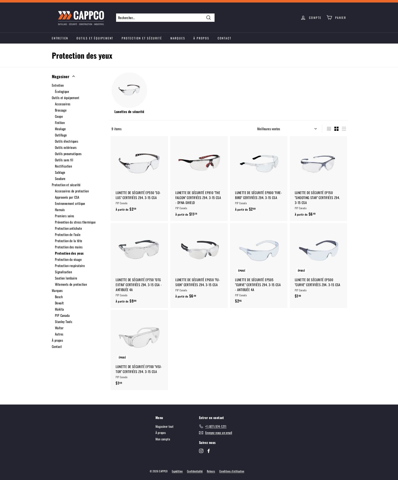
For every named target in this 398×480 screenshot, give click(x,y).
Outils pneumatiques (68, 153)
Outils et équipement (94, 38)
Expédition (177, 471)
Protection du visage (68, 259)
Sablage (60, 172)
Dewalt (59, 302)
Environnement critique (70, 203)
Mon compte (162, 439)
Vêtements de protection (71, 284)
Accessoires (62, 103)
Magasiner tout (164, 426)
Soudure (60, 178)
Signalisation (63, 271)
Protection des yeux (69, 253)
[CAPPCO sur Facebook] (208, 450)
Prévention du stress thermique (75, 222)
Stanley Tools (63, 321)
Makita (59, 309)
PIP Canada (62, 315)
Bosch (59, 296)
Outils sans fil (64, 159)
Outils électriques (66, 141)
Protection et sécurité (142, 38)
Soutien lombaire (66, 278)
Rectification (63, 166)
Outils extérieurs (66, 147)
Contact (225, 38)
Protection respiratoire (70, 265)
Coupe (59, 116)
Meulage (60, 128)
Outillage (61, 134)
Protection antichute (68, 228)
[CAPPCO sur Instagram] (201, 450)
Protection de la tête (68, 240)
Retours (211, 471)
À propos (201, 38)
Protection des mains (69, 246)
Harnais (60, 209)
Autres (59, 334)
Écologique (62, 91)
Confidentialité (195, 471)
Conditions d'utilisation (231, 471)
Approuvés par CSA (67, 197)
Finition (60, 122)
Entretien (60, 38)
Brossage (61, 110)
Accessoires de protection (72, 190)
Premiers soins (64, 215)
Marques (177, 38)
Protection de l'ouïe (67, 234)
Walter (59, 327)
